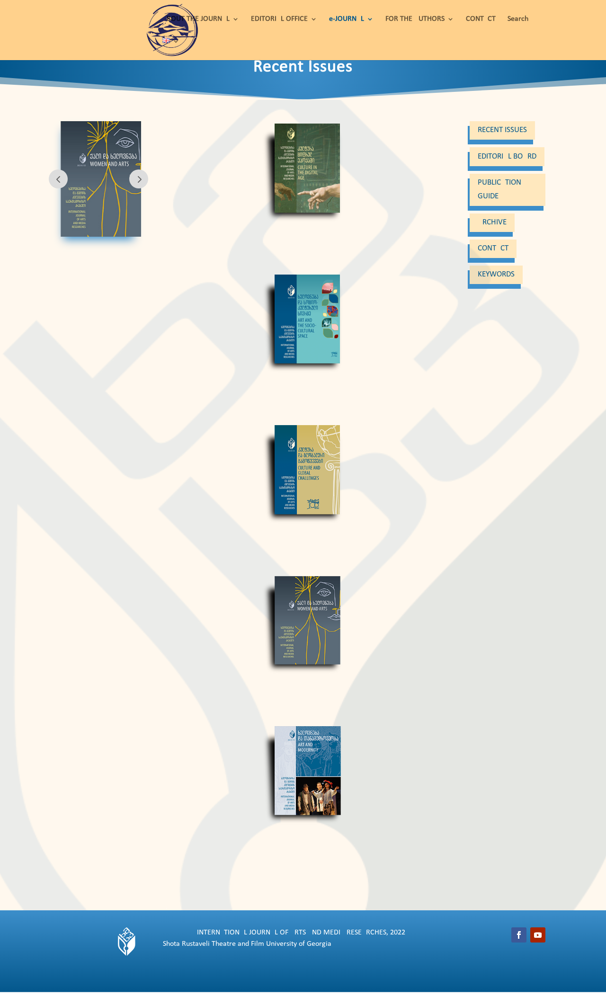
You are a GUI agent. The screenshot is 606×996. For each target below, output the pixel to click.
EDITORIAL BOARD (507, 156)
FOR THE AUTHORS (415, 19)
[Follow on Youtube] (537, 935)
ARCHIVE (492, 222)
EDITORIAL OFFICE (279, 19)
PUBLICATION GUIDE (499, 189)
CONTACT (481, 19)
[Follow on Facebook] (518, 935)
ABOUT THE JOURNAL (196, 19)
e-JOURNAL (346, 19)
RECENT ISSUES (502, 130)
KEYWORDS (496, 274)
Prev (58, 178)
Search (518, 19)
